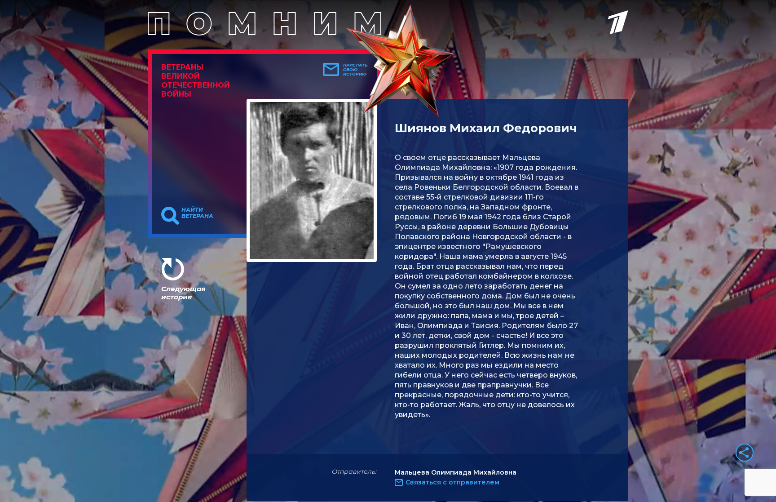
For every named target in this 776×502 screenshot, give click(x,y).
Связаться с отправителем (452, 482)
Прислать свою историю (355, 69)
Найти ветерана (197, 213)
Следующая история (183, 292)
